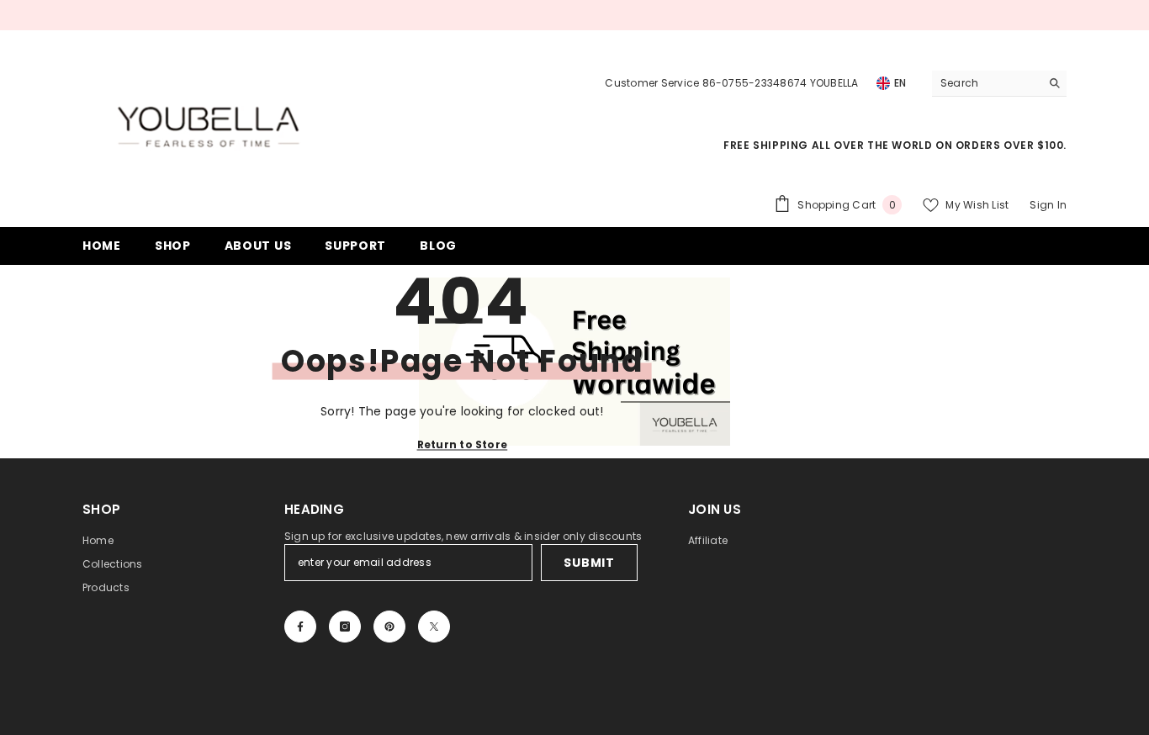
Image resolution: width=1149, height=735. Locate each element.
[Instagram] (345, 626)
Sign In (1048, 205)
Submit (589, 562)
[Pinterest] (389, 626)
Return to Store (462, 444)
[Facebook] (300, 626)
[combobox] (986, 83)
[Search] (999, 84)
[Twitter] (434, 626)
